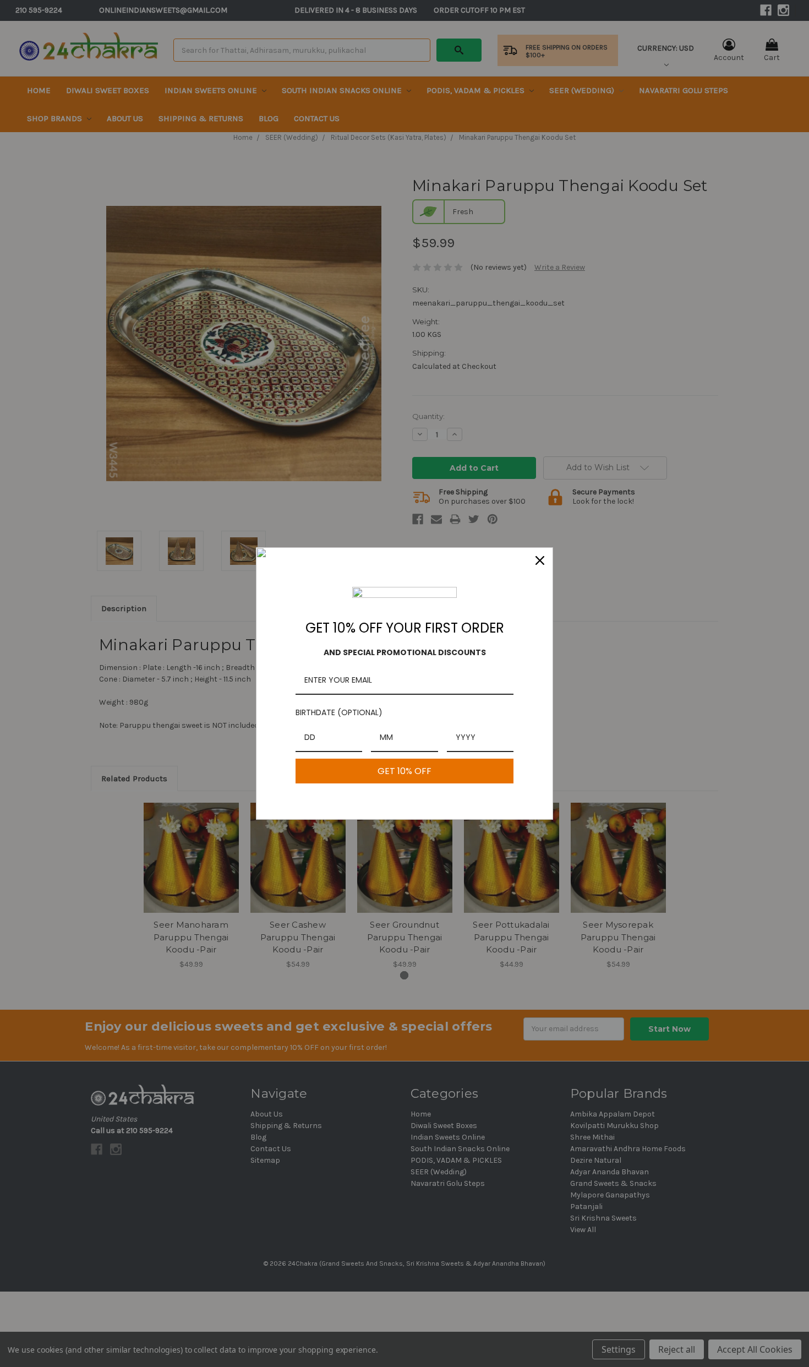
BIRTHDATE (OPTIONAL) (339, 712)
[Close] (540, 560)
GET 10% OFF (404, 771)
